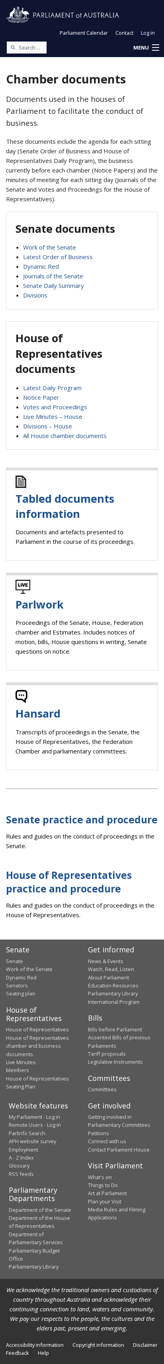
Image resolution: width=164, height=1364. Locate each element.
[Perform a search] (13, 47)
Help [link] (43, 1352)
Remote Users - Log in (35, 1124)
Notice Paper (41, 397)
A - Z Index (21, 1157)
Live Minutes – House (52, 416)
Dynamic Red (41, 266)
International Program (114, 1001)
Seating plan (20, 993)
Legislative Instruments (115, 1061)
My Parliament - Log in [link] (34, 1116)
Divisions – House (47, 426)
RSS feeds (21, 1174)
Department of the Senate (40, 1209)
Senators (17, 985)
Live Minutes (21, 1062)
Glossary (19, 1165)
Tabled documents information (65, 506)
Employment (23, 1149)
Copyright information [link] (98, 1344)
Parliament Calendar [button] (84, 32)
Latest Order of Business (58, 257)
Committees (102, 1089)
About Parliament (108, 977)
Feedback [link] (17, 1352)
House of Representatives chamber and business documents (37, 1046)
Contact (124, 32)
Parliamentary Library (113, 993)
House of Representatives (37, 1029)
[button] (146, 48)
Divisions (35, 295)
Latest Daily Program (52, 388)
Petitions (98, 1133)
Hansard (38, 713)
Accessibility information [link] (35, 1344)
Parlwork (40, 604)
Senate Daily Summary (53, 285)
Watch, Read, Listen (111, 969)
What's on (100, 1177)
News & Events (105, 961)
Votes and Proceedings (55, 407)
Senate (14, 961)
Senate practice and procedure (82, 819)
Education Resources (113, 985)
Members (17, 1070)
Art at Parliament (107, 1193)
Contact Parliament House (119, 1149)
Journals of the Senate (53, 276)
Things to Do (103, 1185)
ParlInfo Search (27, 1133)
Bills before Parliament (115, 1029)
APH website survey (32, 1141)
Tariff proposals (107, 1053)
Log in (148, 32)
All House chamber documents (65, 436)
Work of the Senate (49, 247)
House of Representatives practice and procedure (69, 881)
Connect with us (107, 1141)
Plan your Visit (104, 1201)
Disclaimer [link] (145, 1344)
